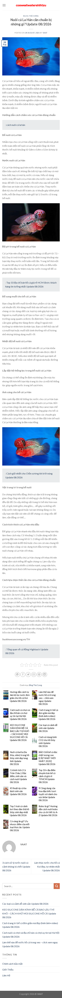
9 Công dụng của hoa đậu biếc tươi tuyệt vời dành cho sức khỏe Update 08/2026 (48, 794)
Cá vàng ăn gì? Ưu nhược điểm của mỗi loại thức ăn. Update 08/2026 (20, 826)
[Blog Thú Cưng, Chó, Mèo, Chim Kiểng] (31, 5)
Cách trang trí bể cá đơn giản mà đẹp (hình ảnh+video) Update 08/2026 (48, 714)
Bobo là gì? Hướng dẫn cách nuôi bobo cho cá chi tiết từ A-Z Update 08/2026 (48, 811)
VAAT (45, 33)
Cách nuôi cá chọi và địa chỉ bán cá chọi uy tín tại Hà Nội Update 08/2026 (20, 714)
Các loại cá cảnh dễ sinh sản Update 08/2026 (48, 728)
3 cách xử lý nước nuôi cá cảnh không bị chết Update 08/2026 (16, 866)
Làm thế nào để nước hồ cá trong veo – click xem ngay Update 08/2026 (47, 698)
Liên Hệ (6, 975)
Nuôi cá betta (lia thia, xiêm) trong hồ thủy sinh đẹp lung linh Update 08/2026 (19, 758)
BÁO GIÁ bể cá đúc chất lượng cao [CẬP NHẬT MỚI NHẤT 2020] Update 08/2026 (48, 758)
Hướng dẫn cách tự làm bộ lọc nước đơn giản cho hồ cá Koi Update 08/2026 (20, 696)
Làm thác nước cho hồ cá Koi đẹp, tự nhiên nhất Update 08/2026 (47, 866)
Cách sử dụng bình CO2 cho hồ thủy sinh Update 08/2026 (48, 741)
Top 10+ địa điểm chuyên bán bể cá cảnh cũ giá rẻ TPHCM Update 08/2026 (47, 776)
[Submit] (57, 886)
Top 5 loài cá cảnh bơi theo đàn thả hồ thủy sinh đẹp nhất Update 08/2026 (19, 811)
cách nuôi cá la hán (15, 124)
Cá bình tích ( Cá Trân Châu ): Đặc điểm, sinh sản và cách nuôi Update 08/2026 (18, 776)
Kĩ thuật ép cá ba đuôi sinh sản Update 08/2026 (18, 791)
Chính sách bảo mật (12, 963)
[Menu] (4, 5)
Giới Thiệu (7, 969)
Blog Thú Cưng (31, 16)
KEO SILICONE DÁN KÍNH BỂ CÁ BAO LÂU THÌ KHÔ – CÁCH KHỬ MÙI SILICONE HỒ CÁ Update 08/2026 (19, 732)
